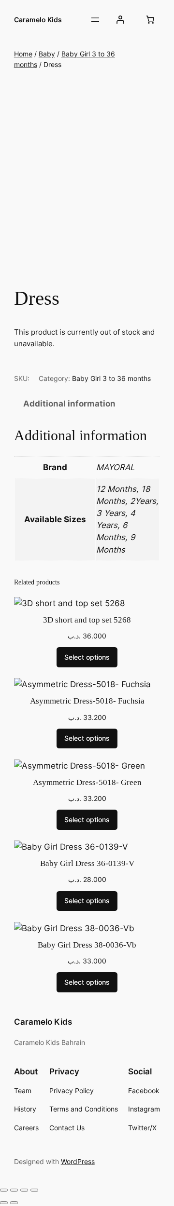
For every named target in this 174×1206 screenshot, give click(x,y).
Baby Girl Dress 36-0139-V (87, 863)
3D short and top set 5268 (87, 619)
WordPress (78, 1161)
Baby (47, 54)
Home (23, 54)
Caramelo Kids (38, 19)
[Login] (120, 20)
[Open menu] (95, 20)
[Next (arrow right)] (14, 1202)
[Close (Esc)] (34, 1190)
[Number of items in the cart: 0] (150, 20)
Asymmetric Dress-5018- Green (87, 782)
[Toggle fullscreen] (14, 1190)
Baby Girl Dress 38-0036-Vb (87, 944)
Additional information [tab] (69, 403)
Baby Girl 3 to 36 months (111, 378)
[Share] (24, 1190)
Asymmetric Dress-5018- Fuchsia (87, 700)
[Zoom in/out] (4, 1190)
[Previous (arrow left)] (4, 1202)
